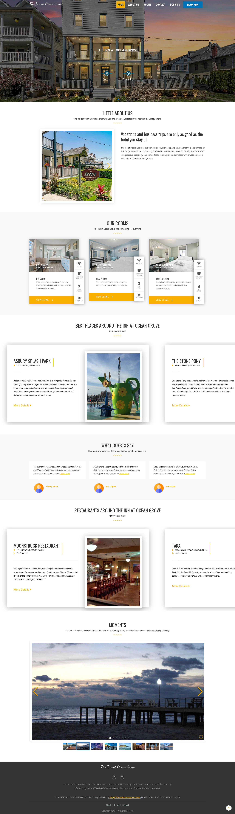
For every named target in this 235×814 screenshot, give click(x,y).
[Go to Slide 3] (113, 738)
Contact (161, 4)
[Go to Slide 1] (107, 738)
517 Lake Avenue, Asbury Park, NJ (30, 550)
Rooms (147, 4)
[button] (118, 691)
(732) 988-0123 (22, 553)
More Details (22, 405)
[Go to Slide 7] (125, 738)
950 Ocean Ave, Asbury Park (28, 365)
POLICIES (175, 4)
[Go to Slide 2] (110, 738)
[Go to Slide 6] (122, 738)
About (108, 805)
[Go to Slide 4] (116, 738)
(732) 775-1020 (181, 553)
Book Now (192, 4)
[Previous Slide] (35, 691)
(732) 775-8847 (100, 797)
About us (133, 4)
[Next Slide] (200, 691)
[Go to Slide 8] (128, 738)
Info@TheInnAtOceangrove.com (124, 797)
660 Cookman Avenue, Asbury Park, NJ (191, 550)
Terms (116, 805)
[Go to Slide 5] (119, 738)
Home (121, 4)
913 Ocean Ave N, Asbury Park (187, 365)
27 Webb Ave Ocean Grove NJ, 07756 (73, 797)
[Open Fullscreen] (201, 737)
